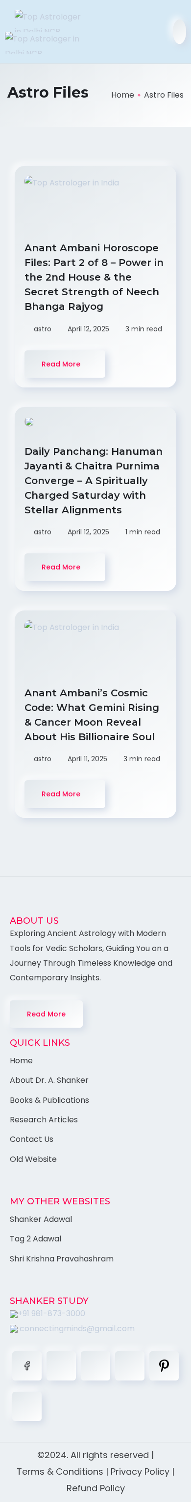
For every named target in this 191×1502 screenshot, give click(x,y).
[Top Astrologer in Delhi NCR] (46, 32)
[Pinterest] (164, 1365)
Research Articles (44, 1119)
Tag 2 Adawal (35, 1238)
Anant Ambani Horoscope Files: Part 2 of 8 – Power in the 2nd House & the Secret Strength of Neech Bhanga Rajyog (94, 277)
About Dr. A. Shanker (49, 1080)
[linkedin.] (95, 1365)
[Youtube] (27, 1406)
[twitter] (61, 1365)
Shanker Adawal (41, 1219)
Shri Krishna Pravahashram (62, 1258)
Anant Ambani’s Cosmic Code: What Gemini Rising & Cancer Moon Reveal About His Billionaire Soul (91, 715)
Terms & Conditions (60, 1471)
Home (122, 95)
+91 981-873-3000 (51, 1313)
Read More (46, 1014)
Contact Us (31, 1139)
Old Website (33, 1159)
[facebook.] (27, 1365)
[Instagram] (129, 1365)
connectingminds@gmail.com (76, 1328)
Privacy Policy (140, 1471)
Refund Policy (96, 1488)
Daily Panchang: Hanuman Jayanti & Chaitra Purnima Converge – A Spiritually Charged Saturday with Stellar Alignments (93, 481)
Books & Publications (49, 1100)
